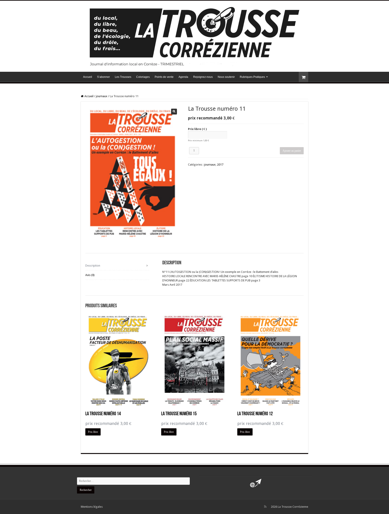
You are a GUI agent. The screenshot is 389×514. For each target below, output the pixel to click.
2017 (220, 164)
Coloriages (143, 77)
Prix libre (197, 129)
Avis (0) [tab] (90, 275)
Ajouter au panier (292, 150)
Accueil (87, 77)
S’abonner (103, 77)
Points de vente (164, 77)
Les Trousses (123, 77)
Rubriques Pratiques (252, 77)
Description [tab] (92, 265)
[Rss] (265, 506)
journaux (101, 96)
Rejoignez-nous (203, 77)
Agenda (183, 77)
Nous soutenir (226, 77)
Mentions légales (92, 506)
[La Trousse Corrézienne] (194, 35)
